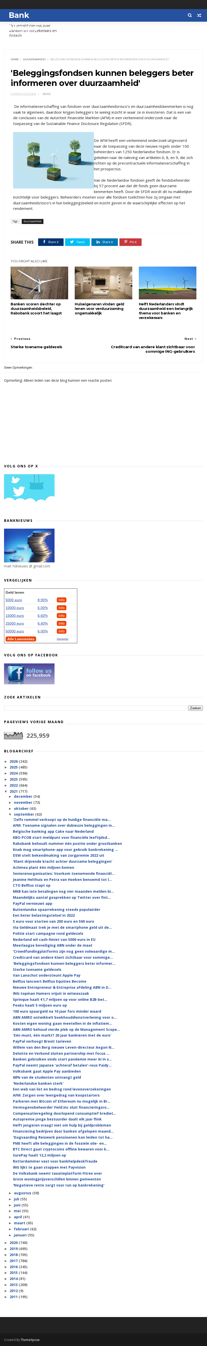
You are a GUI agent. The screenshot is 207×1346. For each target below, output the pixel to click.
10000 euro (15, 608)
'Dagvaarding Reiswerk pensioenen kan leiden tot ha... (63, 1137)
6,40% (43, 623)
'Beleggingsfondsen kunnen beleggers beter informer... (64, 963)
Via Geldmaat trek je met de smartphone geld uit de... (62, 927)
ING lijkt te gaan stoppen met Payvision (49, 1167)
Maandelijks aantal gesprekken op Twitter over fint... (62, 897)
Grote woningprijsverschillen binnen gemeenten (57, 1179)
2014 (14, 1278)
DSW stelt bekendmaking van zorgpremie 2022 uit (58, 855)
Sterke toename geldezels (37, 969)
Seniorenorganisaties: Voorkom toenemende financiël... (64, 873)
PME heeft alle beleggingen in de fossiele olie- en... (60, 1143)
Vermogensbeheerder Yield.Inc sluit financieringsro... (61, 1107)
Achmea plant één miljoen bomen (43, 867)
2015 (14, 1272)
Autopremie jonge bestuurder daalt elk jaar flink (57, 1119)
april (18, 1216)
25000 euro (15, 623)
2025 (14, 767)
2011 (14, 1296)
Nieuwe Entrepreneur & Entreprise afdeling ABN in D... (62, 987)
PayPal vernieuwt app (32, 903)
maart (20, 1223)
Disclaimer (62, 638)
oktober (22, 808)
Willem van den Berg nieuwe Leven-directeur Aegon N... (63, 1047)
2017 (14, 1260)
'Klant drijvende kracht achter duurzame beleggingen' (62, 861)
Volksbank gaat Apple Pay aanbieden (47, 1071)
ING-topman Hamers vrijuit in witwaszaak (51, 993)
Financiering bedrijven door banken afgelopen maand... (63, 1131)
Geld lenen (15, 592)
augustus (23, 1193)
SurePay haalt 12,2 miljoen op (39, 1155)
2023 (14, 779)
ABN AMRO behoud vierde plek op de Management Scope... (66, 1029)
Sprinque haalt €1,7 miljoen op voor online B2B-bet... (60, 999)
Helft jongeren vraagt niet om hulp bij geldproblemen (62, 1125)
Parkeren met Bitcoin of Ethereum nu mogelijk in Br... (61, 1101)
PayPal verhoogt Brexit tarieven (42, 1041)
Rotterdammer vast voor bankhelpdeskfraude (55, 1161)
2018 (14, 1254)
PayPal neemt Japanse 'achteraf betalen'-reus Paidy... (62, 1065)
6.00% (43, 608)
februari (22, 1229)
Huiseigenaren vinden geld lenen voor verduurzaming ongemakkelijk (99, 308)
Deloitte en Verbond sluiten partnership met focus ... (61, 1053)
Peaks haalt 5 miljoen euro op (40, 1005)
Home (15, 59)
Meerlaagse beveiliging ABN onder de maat (52, 945)
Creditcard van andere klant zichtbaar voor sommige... (63, 957)
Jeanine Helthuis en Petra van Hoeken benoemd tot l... (62, 879)
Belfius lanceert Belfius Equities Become (49, 981)
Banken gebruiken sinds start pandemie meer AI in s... (62, 1059)
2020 (14, 1242)
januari (21, 1235)
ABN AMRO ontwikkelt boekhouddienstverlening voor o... (65, 1017)
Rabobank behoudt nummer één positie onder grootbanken (67, 843)
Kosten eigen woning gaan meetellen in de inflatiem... (62, 1023)
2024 (14, 773)
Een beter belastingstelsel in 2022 (44, 915)
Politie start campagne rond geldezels (48, 933)
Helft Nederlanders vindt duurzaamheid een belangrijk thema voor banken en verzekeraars (166, 311)
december (23, 796)
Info (62, 600)
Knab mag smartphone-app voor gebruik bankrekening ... (65, 849)
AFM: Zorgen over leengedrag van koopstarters (56, 1095)
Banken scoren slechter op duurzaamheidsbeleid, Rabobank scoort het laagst (36, 308)
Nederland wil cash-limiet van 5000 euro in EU (54, 939)
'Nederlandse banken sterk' (38, 1083)
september (24, 814)
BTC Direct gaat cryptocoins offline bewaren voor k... (61, 1149)
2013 (14, 1284)
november (23, 802)
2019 (14, 1248)
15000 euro (15, 616)
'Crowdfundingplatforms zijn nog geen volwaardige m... (64, 951)
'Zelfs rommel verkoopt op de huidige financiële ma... (62, 819)
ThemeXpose (30, 1340)
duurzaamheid (34, 59)
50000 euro (15, 631)
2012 (14, 1290)
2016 (14, 1266)
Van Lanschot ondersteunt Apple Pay (47, 975)
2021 (14, 791)
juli (17, 1199)
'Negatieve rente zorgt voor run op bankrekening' (59, 1185)
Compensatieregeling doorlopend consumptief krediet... (64, 1113)
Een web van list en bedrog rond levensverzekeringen (62, 1089)
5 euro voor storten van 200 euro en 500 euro (53, 921)
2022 (14, 785)
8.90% (43, 600)
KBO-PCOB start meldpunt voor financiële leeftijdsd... (61, 837)
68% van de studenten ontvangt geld (47, 1077)
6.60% (43, 616)
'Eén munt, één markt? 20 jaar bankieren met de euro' (62, 1035)
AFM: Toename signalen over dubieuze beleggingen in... (64, 825)
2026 (14, 761)
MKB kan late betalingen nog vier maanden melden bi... (63, 891)
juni (17, 1205)
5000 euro (14, 600)
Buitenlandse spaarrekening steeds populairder (56, 909)
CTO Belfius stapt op (31, 885)
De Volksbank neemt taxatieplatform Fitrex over (57, 1173)
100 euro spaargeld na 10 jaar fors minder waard (57, 1011)
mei (18, 1210)
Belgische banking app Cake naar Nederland (53, 831)
